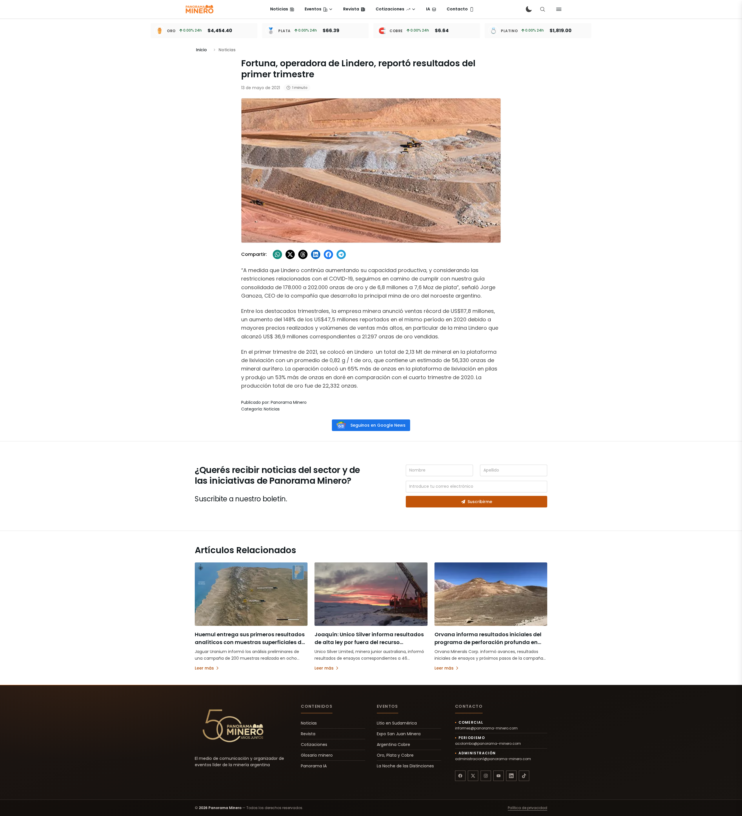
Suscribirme (480, 502)
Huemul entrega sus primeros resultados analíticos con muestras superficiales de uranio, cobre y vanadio (250, 642)
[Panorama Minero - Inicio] (199, 9)
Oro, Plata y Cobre (395, 755)
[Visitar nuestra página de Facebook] (460, 776)
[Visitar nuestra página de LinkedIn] (511, 776)
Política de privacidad (527, 808)
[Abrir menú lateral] (559, 9)
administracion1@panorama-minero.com (493, 759)
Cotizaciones (314, 744)
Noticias (309, 723)
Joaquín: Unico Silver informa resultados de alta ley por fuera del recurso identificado (369, 642)
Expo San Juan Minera (399, 734)
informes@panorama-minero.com (486, 728)
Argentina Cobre (393, 744)
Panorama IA (314, 766)
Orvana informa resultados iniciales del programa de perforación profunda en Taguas (487, 642)
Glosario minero (317, 755)
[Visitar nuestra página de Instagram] (486, 776)
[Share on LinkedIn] (315, 254)
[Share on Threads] (303, 254)
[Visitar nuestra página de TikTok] (524, 776)
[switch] (528, 9)
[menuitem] (282, 9)
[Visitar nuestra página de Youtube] (498, 776)
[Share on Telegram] (341, 254)
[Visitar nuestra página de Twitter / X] (473, 776)
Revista (308, 734)
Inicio (201, 50)
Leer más (204, 668)
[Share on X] (290, 254)
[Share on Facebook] (328, 254)
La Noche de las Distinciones (405, 766)
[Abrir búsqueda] (542, 9)
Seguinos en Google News (377, 425)
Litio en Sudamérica (397, 723)
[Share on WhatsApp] (277, 254)
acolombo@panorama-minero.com (488, 743)
